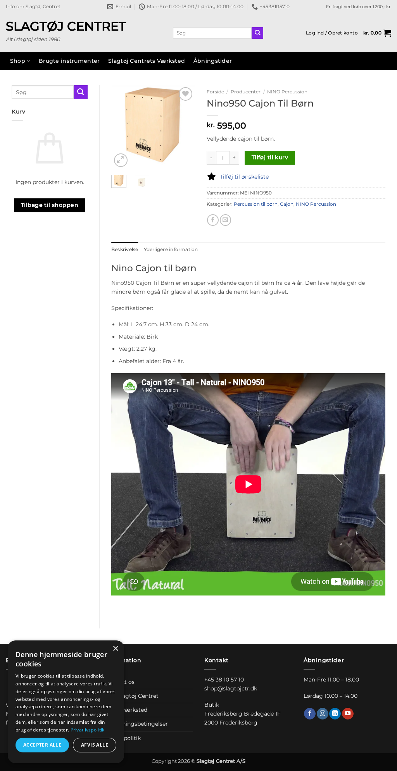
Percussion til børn (256, 204)
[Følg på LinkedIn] (335, 714)
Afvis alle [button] (94, 745)
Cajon (286, 204)
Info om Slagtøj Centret (33, 6)
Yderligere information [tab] (171, 249)
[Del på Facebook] (213, 220)
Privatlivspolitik (88, 729)
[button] (332, 33)
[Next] (183, 127)
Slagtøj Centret (66, 26)
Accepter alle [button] (42, 745)
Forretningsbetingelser (136, 723)
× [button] (115, 649)
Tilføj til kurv (270, 157)
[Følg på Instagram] (322, 714)
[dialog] (66, 701)
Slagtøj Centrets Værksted (146, 60)
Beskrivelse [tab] (124, 249)
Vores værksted (126, 709)
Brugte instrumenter (69, 60)
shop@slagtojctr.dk (230, 688)
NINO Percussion (287, 92)
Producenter (246, 92)
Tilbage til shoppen (49, 204)
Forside (215, 92)
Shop (17, 60)
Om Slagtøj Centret (132, 695)
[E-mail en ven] (225, 220)
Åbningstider (212, 60)
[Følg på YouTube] (348, 714)
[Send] (258, 33)
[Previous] (123, 127)
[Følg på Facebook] (310, 714)
